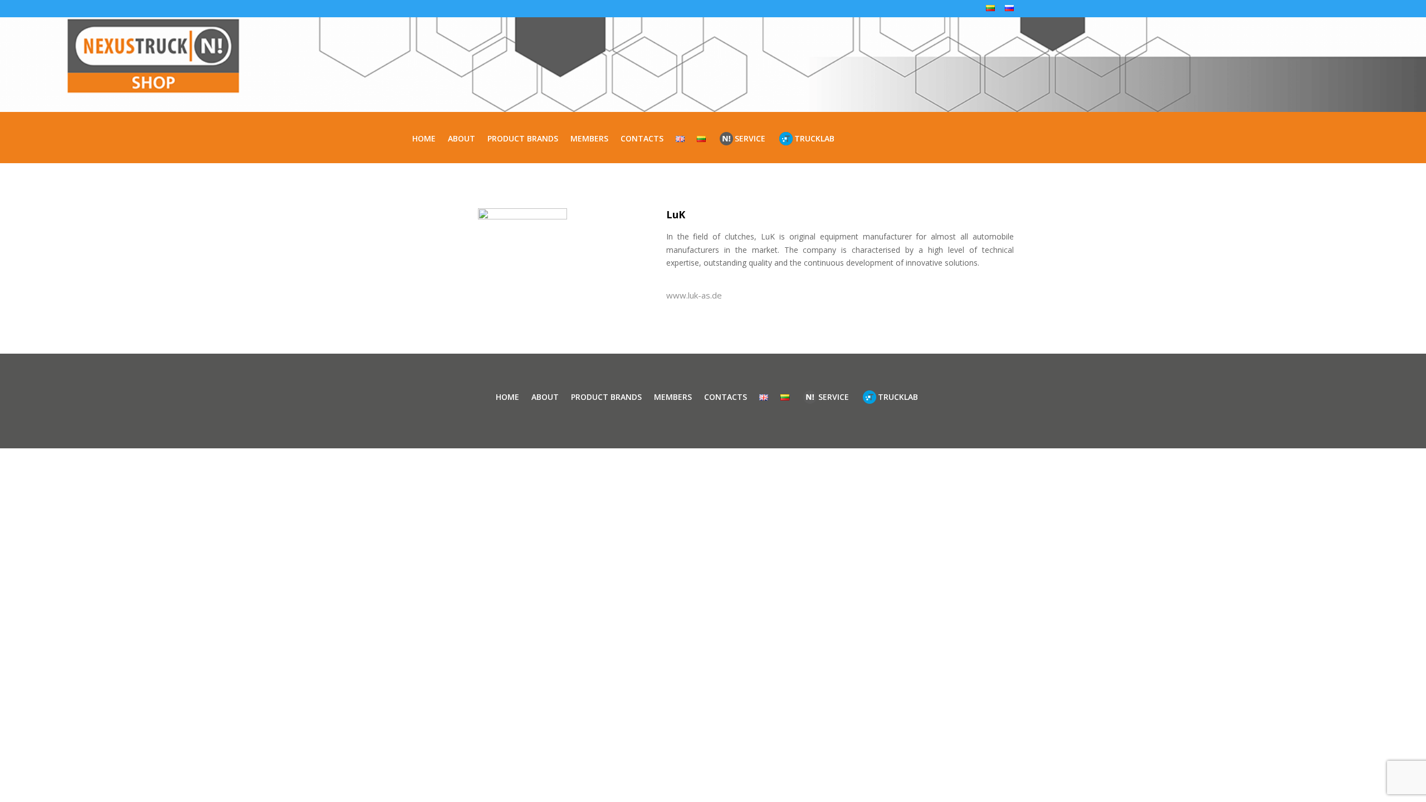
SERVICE (750, 138)
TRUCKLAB (814, 138)
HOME (424, 138)
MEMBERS (589, 138)
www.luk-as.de (694, 295)
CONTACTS (642, 138)
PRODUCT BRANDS (522, 138)
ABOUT (461, 138)
